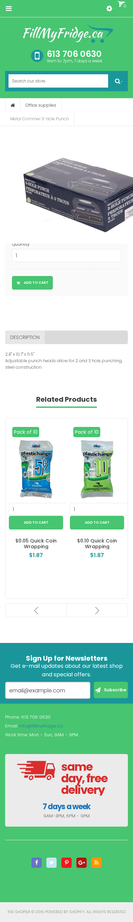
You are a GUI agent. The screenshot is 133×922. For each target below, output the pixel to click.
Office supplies (41, 105)
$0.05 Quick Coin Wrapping (36, 543)
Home (12, 105)
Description (25, 337)
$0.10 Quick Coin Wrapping (97, 543)
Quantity (21, 244)
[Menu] (8, 8)
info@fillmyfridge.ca (41, 726)
